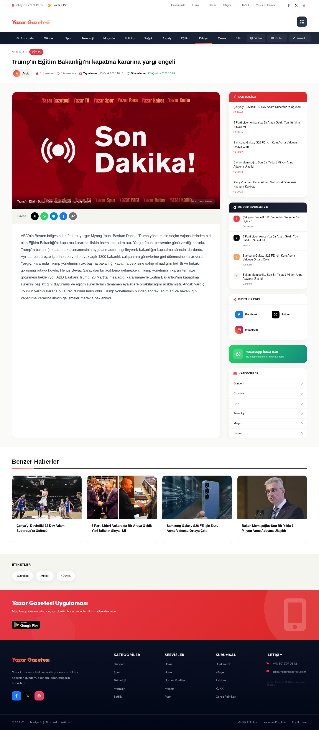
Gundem (238, 383)
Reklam (211, 5)
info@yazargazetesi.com (289, 672)
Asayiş (166, 38)
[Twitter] (296, 5)
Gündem (50, 38)
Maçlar (169, 688)
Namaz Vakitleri (175, 680)
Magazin (109, 38)
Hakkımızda (178, 5)
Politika (130, 38)
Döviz (168, 664)
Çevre (222, 38)
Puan (168, 697)
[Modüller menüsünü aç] (302, 21)
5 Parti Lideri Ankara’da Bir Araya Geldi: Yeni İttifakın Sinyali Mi (266, 125)
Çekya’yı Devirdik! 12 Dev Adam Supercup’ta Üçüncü (267, 107)
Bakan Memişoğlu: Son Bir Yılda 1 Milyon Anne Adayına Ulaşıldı (263, 164)
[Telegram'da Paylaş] (54, 216)
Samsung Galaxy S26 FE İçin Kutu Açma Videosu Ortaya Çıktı (265, 144)
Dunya (237, 433)
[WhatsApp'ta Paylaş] (44, 216)
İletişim (226, 5)
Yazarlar (302, 38)
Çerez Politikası (265, 5)
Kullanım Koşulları (275, 722)
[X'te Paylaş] (35, 216)
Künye (196, 5)
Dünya (203, 38)
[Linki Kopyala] (73, 216)
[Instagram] (304, 5)
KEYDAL (288, 682)
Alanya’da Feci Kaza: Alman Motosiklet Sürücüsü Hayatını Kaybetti (264, 184)
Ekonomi (239, 393)
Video (258, 38)
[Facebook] (288, 5)
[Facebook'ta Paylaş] (63, 216)
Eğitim (185, 38)
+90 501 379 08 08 (285, 664)
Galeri (279, 38)
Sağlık (148, 38)
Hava (168, 672)
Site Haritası (299, 722)
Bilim (239, 38)
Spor (68, 38)
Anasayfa (27, 38)
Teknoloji (88, 38)
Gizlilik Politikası (248, 722)
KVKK (245, 5)
